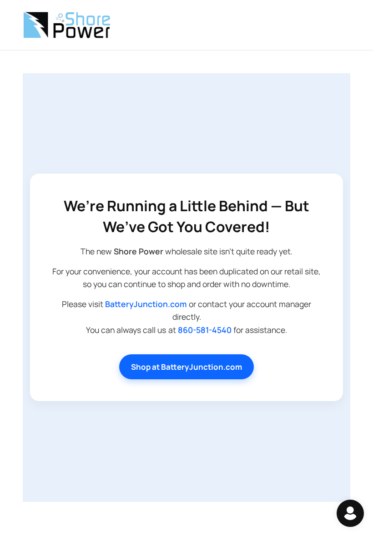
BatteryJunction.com (146, 303)
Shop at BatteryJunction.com (186, 367)
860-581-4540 (205, 329)
